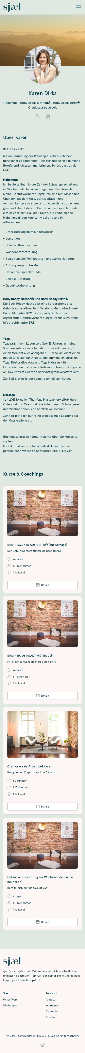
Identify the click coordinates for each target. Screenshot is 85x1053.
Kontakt (50, 999)
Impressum (52, 1005)
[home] (12, 7)
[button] (79, 7)
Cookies (50, 1017)
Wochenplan (10, 1005)
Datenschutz (53, 1011)
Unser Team (10, 999)
